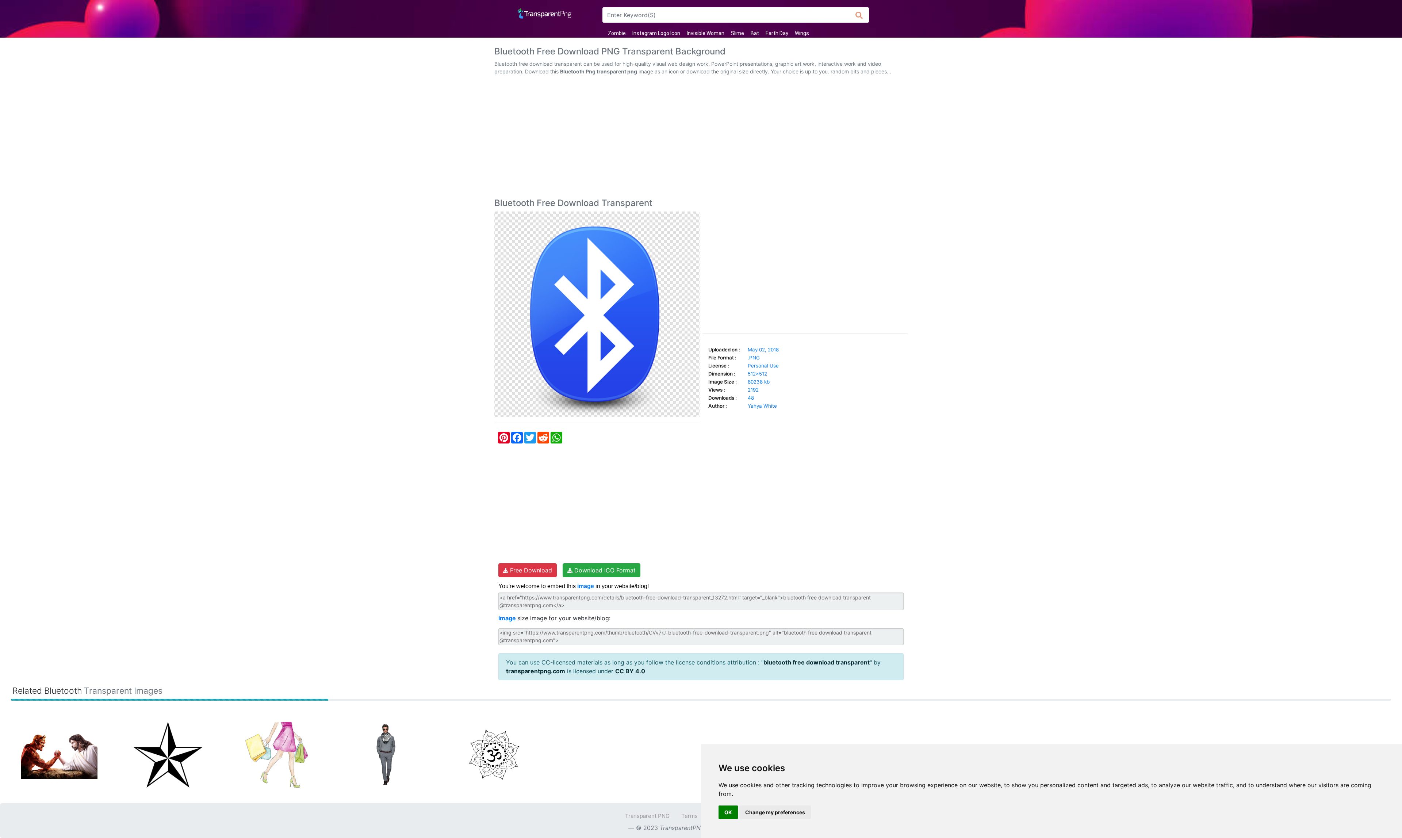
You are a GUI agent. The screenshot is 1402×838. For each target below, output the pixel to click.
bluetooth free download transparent (816, 662)
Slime (737, 33)
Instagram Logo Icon (656, 33)
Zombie (617, 33)
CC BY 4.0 (630, 671)
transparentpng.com (535, 671)
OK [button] (728, 812)
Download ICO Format (604, 570)
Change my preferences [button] (775, 812)
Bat (755, 33)
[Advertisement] (701, 138)
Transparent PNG (647, 815)
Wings (802, 33)
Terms (689, 815)
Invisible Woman (705, 33)
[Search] (859, 15)
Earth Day (777, 33)
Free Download (530, 570)
